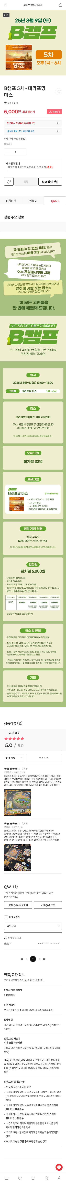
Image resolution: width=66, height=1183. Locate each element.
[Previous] (22, 959)
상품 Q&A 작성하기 (18, 905)
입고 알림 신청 (50, 182)
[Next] (39, 959)
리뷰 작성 (44, 757)
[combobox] (33, 926)
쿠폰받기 (56, 111)
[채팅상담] (59, 1167)
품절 (26, 182)
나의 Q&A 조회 (47, 905)
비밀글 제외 (14, 917)
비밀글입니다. (14, 937)
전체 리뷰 (10, 757)
